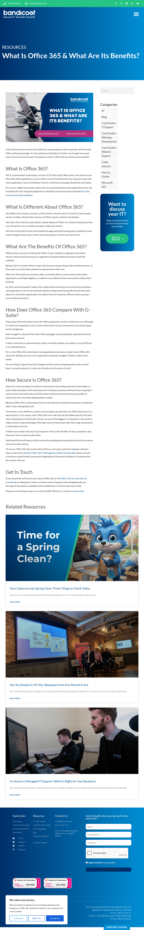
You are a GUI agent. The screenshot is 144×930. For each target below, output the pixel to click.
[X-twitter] (121, 3)
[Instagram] (132, 3)
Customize (18, 918)
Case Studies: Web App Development (109, 137)
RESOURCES (14, 47)
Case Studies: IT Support (109, 125)
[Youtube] (137, 3)
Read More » (15, 602)
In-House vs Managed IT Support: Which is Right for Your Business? (53, 781)
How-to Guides (106, 174)
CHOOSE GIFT (108, 869)
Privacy (113, 918)
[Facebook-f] (115, 3)
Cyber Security (106, 164)
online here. (79, 491)
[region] (37, 909)
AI (103, 110)
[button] (136, 14)
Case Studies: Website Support (109, 151)
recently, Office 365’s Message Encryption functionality (49, 452)
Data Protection (124, 918)
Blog (104, 116)
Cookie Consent (40, 842)
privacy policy (109, 862)
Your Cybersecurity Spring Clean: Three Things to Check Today (50, 588)
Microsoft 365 (107, 184)
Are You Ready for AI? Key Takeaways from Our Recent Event (49, 684)
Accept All (54, 918)
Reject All (36, 918)
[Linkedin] (126, 3)
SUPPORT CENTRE (117, 927)
